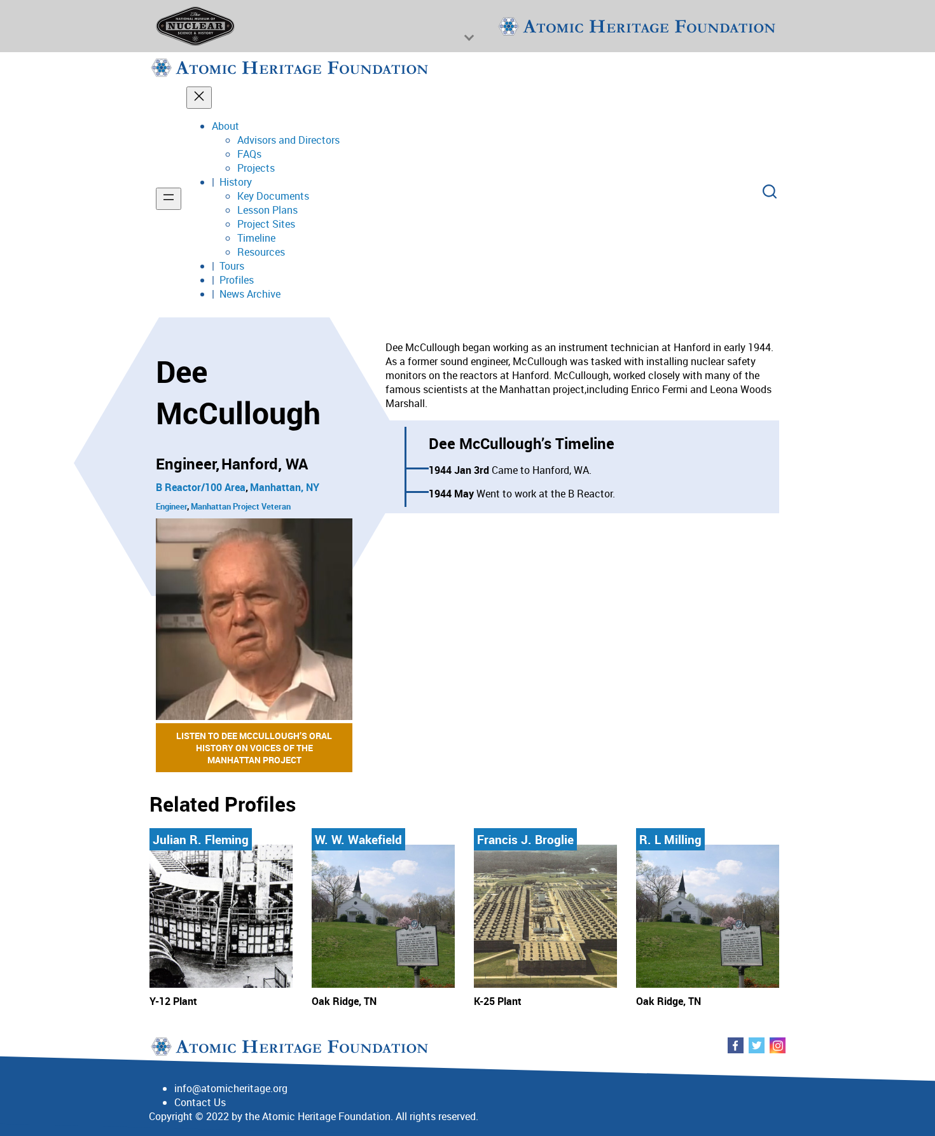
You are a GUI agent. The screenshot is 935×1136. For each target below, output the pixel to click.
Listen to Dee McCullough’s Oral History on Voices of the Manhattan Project (254, 748)
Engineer (171, 506)
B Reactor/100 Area (201, 487)
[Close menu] (199, 98)
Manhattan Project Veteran (241, 506)
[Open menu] (168, 199)
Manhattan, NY (284, 487)
